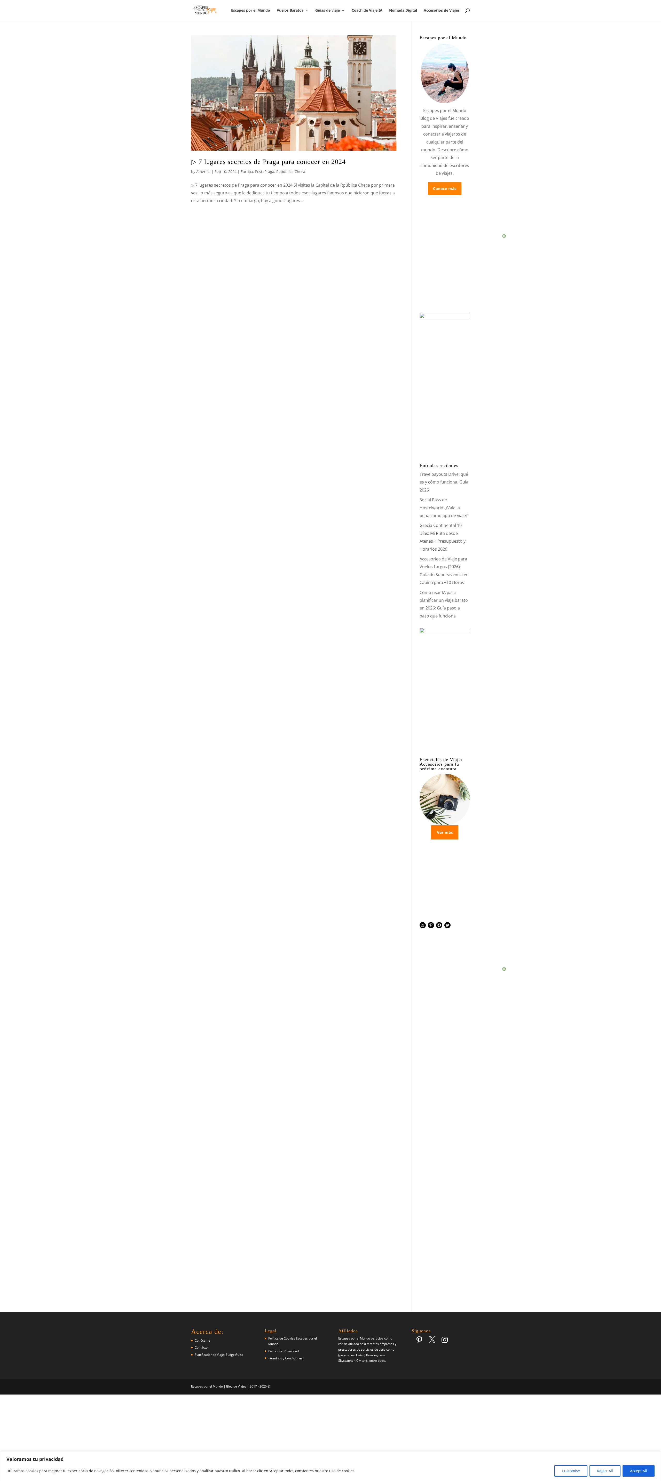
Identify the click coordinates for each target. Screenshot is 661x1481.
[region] (330, 1466)
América (203, 171)
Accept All (638, 1470)
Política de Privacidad (283, 1351)
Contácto (201, 1347)
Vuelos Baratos (290, 11)
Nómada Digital (403, 11)
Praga (269, 171)
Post (258, 171)
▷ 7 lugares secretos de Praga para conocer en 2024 (268, 161)
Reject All (605, 1470)
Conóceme (202, 1340)
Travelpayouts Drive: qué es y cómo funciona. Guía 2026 (444, 482)
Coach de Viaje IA (367, 11)
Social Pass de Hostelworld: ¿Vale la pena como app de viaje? (444, 507)
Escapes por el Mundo (250, 11)
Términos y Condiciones (285, 1358)
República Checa (290, 171)
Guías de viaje (327, 11)
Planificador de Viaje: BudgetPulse (219, 1354)
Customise (571, 1470)
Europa (247, 171)
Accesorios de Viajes (442, 11)
